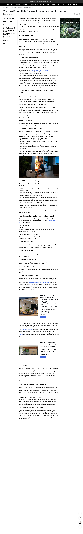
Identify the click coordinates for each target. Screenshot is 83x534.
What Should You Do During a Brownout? (9, 34)
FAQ (4, 43)
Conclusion (5, 40)
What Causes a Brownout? (8, 24)
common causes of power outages (40, 70)
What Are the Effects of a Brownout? (8, 31)
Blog (7, 7)
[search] (68, 4)
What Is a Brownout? (7, 21)
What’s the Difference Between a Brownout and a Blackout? (9, 28)
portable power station (26, 329)
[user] (71, 4)
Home (4, 7)
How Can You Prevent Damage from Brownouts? (9, 37)
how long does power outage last (43, 109)
